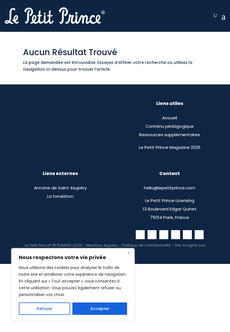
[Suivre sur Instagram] (152, 234)
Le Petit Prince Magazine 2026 (169, 147)
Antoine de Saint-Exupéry (60, 188)
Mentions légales (102, 245)
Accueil (169, 118)
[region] (73, 284)
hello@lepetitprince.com (169, 188)
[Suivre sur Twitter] (175, 234)
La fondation (60, 196)
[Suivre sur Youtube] (187, 234)
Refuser (44, 308)
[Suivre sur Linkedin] (199, 234)
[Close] (128, 253)
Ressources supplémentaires (169, 135)
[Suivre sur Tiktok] (163, 234)
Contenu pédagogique (170, 126)
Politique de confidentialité (146, 245)
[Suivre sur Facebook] (140, 234)
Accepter (99, 308)
